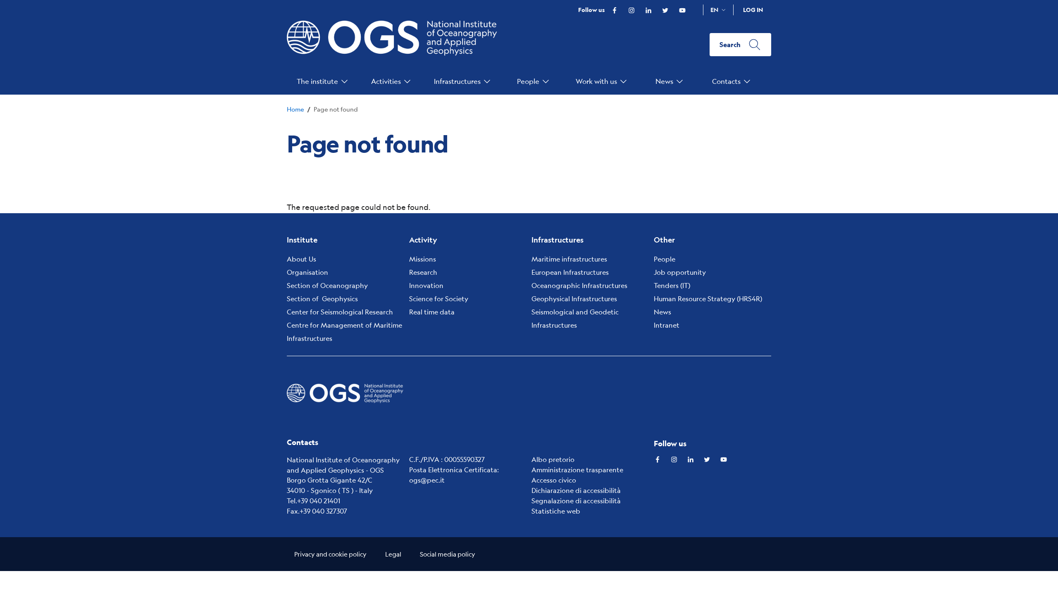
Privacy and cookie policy (330, 554)
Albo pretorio (552, 459)
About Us (301, 259)
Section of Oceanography (327, 285)
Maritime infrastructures (569, 259)
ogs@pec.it (427, 480)
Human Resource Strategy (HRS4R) (708, 298)
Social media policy (447, 554)
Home (295, 109)
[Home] (396, 44)
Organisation (307, 272)
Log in (753, 10)
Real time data (432, 311)
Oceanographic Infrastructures (579, 285)
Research (423, 272)
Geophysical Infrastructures (574, 298)
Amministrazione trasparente (577, 469)
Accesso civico (553, 480)
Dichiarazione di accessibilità (576, 490)
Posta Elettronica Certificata (453, 469)
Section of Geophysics (322, 298)
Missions (422, 259)
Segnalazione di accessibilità (576, 500)
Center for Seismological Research (340, 311)
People (664, 259)
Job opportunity (680, 272)
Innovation (426, 285)
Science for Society (438, 298)
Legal (393, 554)
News (662, 311)
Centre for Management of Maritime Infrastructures (344, 332)
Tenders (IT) (672, 285)
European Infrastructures (570, 272)
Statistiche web (555, 511)
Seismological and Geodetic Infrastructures (575, 318)
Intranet (666, 325)
